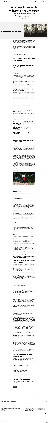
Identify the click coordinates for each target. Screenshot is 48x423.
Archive (8, 401)
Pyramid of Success (15, 164)
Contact (5, 401)
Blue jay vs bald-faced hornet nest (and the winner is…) (8, 414)
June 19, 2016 (24, 18)
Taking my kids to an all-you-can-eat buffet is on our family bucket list (10, 411)
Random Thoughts (13, 401)
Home (2, 401)
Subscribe (14, 386)
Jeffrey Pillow (7, 1)
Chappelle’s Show (22, 246)
